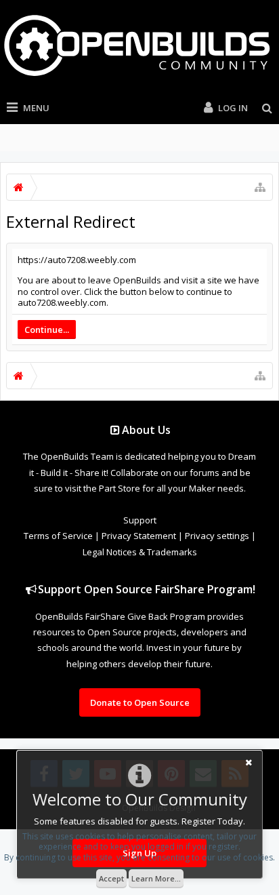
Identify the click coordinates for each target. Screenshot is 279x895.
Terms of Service (58, 536)
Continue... (46, 329)
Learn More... (156, 878)
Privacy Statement (139, 536)
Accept (111, 878)
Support (139, 520)
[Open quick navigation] (260, 187)
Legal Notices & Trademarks (140, 552)
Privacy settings (217, 536)
